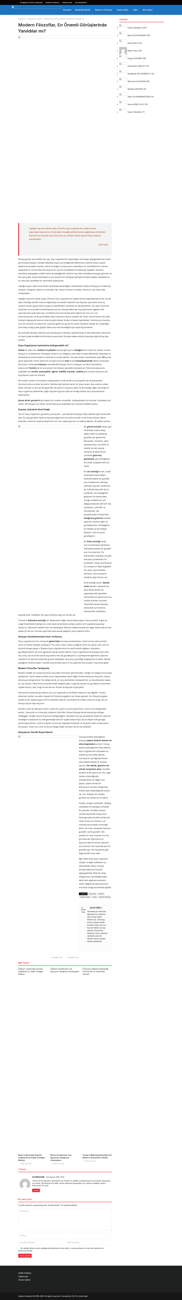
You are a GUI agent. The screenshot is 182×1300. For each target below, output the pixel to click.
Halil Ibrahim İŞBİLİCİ (136, 66)
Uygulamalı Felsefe (35, 19)
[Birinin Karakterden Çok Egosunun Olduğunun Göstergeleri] (65, 1060)
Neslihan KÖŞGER (135, 89)
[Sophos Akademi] (36, 10)
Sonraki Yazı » (73, 957)
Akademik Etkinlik (82, 10)
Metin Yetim (133, 51)
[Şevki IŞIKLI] (83, 927)
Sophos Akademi (135, 28)
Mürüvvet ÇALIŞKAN (136, 81)
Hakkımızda (67, 2)
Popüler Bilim (122, 10)
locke (94, 897)
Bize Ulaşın (148, 10)
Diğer (135, 10)
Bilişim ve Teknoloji (103, 10)
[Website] (94, 946)
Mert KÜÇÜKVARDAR (137, 35)
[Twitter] (91, 946)
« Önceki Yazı (56, 957)
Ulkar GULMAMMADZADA (139, 97)
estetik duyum (85, 897)
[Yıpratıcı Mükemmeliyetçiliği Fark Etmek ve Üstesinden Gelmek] (97, 1060)
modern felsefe (104, 897)
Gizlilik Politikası (52, 2)
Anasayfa (67, 10)
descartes (92, 894)
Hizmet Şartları (81, 2)
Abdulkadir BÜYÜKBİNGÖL (139, 74)
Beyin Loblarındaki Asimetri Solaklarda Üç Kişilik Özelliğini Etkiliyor (31, 1157)
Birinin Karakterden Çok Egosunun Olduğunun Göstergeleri (60, 1157)
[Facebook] (88, 946)
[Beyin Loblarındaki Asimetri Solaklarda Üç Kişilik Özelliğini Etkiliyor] (32, 1060)
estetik (101, 894)
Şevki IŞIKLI (96, 907)
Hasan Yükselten (135, 112)
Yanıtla (36, 1190)
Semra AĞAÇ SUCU (136, 104)
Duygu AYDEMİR (135, 58)
